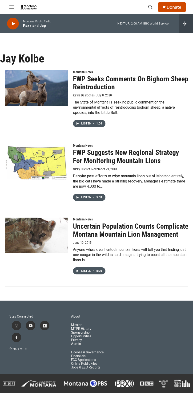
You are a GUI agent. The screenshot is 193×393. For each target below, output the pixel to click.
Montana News (83, 72)
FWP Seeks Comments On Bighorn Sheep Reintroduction (130, 83)
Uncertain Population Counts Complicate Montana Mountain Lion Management (130, 230)
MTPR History (81, 329)
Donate (174, 7)
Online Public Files (84, 363)
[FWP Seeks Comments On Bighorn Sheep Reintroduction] (36, 88)
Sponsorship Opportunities (81, 334)
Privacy (76, 340)
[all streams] (186, 23)
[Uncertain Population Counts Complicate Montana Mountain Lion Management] (36, 235)
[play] (13, 23)
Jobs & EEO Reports (86, 367)
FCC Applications (83, 360)
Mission (76, 325)
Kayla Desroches (84, 95)
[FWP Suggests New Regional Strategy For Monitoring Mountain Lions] (36, 161)
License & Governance (87, 352)
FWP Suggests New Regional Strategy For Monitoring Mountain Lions (126, 156)
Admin (76, 344)
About (75, 316)
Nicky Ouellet (81, 169)
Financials (78, 356)
